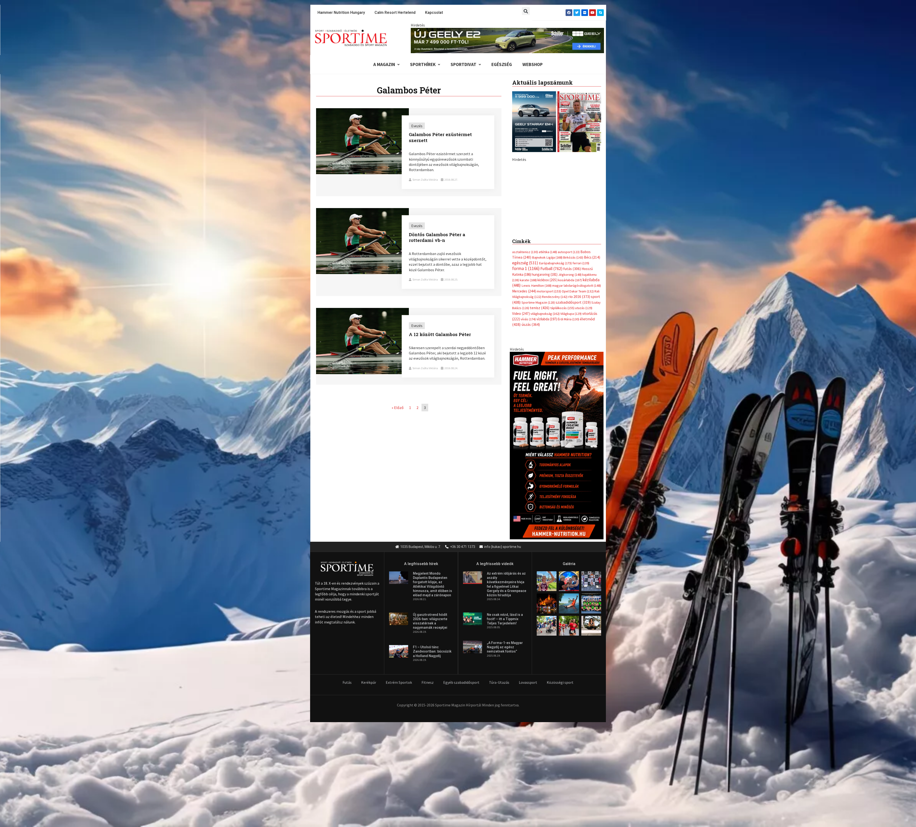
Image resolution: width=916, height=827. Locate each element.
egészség (525, 362)
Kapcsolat (434, 12)
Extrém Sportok (399, 782)
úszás (530, 424)
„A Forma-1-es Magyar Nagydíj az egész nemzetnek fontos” (505, 747)
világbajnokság (545, 413)
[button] (526, 11)
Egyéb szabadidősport (461, 782)
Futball (551, 368)
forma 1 (526, 368)
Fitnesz (428, 782)
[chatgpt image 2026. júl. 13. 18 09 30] (557, 545)
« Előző (398, 407)
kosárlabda (570, 380)
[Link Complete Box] (408, 152)
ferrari (580, 363)
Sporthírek (423, 64)
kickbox (547, 380)
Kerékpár (368, 782)
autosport (569, 352)
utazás (583, 408)
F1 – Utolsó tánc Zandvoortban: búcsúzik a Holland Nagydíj (432, 751)
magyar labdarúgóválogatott (576, 385)
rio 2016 (579, 396)
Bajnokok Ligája (547, 357)
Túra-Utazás (499, 782)
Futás (347, 782)
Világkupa (571, 413)
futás (572, 368)
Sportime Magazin (538, 402)
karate (528, 380)
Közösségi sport (560, 782)
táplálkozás (562, 408)
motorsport (549, 391)
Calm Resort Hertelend (395, 12)
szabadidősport (573, 402)
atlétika (548, 352)
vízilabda (546, 419)
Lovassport (528, 782)
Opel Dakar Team (578, 391)
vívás (528, 419)
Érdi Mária (568, 419)
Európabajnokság (555, 363)
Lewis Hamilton (536, 385)
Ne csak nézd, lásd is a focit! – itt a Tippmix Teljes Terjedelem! (505, 719)
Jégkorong (570, 374)
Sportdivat (463, 64)
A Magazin (384, 64)
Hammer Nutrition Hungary (341, 12)
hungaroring (544, 374)
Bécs (592, 357)
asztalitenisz (525, 352)
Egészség (501, 64)
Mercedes (524, 391)
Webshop (532, 64)
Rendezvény (554, 397)
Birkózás (573, 357)
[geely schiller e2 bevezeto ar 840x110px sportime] (507, 40)
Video (521, 413)
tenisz (540, 407)
